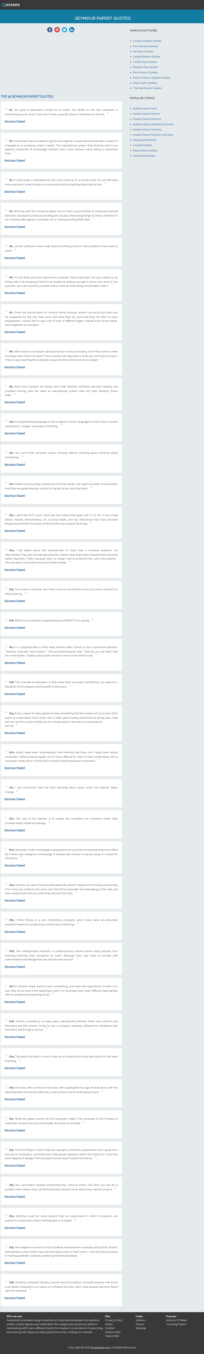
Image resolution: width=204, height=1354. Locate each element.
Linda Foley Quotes (145, 61)
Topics (140, 1324)
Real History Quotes (145, 150)
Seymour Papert (14, 121)
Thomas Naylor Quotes (147, 88)
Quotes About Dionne (146, 113)
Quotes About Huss (145, 108)
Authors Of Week (176, 1320)
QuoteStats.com (100, 1347)
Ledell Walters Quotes (146, 56)
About (109, 1324)
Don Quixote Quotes (145, 46)
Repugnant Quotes (145, 139)
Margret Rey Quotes (145, 67)
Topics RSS (112, 1335)
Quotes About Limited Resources (153, 124)
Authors (140, 1320)
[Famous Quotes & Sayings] (10, 6)
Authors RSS (113, 1332)
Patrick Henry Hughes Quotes (151, 77)
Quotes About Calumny (147, 129)
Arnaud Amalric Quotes (147, 40)
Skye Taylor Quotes (145, 82)
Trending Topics (176, 1324)
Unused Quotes (142, 145)
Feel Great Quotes (144, 155)
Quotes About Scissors (147, 118)
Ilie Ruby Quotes (143, 51)
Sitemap (141, 1328)
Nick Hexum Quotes (145, 72)
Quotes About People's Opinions (153, 134)
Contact (110, 1328)
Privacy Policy (114, 1320)
